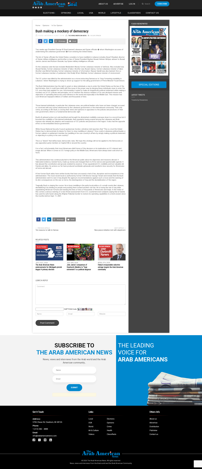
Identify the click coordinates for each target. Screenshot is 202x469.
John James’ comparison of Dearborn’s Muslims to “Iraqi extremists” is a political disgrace (79, 309)
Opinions (66, 13)
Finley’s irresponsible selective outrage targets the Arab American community (110, 309)
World (102, 13)
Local (80, 13)
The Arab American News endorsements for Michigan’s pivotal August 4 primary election (49, 309)
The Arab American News (77, 35)
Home (38, 25)
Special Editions (149, 84)
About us (103, 4)
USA (91, 13)
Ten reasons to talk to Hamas (47, 272)
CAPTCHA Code (70, 351)
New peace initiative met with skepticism (110, 272)
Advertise (118, 4)
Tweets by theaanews (139, 100)
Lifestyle (116, 13)
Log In (132, 4)
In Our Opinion (57, 25)
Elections (48, 13)
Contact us (152, 13)
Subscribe (162, 4)
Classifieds (134, 13)
